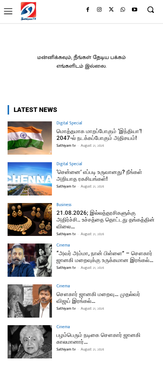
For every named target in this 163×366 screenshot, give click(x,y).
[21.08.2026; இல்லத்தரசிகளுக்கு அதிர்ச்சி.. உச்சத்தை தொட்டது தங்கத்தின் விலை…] (30, 219)
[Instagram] (99, 10)
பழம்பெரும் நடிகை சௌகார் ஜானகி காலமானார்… (98, 338)
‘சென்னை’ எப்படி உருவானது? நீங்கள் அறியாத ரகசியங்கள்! (99, 175)
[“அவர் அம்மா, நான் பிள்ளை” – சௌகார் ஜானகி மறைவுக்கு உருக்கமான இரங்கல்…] (30, 260)
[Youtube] (134, 10)
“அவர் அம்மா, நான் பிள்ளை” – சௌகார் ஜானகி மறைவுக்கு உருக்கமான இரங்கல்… (105, 257)
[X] (111, 10)
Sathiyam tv (66, 146)
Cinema (63, 245)
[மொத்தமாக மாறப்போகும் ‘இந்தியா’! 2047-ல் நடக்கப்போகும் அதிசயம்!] (30, 138)
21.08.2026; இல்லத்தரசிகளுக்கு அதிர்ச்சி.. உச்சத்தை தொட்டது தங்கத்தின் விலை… (105, 219)
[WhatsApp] (123, 10)
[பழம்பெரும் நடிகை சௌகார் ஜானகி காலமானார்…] (30, 341)
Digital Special (69, 123)
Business (63, 205)
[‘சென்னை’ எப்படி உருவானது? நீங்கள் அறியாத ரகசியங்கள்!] (30, 178)
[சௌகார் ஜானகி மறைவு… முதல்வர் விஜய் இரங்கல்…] (30, 301)
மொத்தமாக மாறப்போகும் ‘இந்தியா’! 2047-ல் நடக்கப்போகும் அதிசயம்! (99, 134)
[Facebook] (88, 10)
